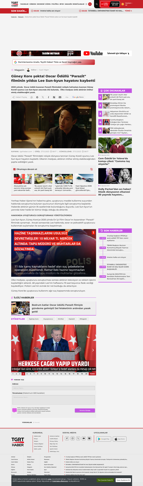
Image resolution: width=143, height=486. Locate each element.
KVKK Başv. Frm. (54, 451)
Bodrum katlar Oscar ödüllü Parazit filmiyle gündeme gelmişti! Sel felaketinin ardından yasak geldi (61, 308)
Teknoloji (46, 472)
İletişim (36, 441)
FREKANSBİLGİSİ (115, 4)
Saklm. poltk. (37, 449)
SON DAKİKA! (19, 11)
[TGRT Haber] (14, 4)
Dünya (13, 467)
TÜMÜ (127, 11)
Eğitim (13, 469)
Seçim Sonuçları (48, 464)
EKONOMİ (40, 4)
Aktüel (13, 457)
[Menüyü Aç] (86, 4)
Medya (29, 472)
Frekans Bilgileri (38, 444)
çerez (50, 479)
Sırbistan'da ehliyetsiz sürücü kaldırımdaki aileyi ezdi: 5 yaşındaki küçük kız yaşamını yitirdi (92, 469)
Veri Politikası (53, 446)
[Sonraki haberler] (91, 169)
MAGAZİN (68, 4)
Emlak (13, 475)
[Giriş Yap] (90, 4)
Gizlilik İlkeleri (54, 438)
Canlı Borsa (14, 459)
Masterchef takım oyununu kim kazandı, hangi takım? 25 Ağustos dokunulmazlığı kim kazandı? (94, 472)
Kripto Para (30, 462)
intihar (69, 159)
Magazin (20, 17)
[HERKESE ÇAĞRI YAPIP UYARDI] (53, 348)
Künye (36, 438)
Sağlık (46, 462)
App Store (121, 439)
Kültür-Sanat (30, 459)
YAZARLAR (24, 4)
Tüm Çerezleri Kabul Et (105, 480)
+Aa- (67, 97)
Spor (45, 469)
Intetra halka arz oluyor (50, 11)
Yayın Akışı (47, 475)
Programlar (47, 457)
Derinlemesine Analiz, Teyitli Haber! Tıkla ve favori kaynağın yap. (50, 62)
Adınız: (15, 384)
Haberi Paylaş (21, 97)
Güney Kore (32, 219)
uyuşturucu (57, 201)
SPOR (62, 4)
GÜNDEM (32, 4)
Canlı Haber (14, 462)
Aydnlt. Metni (54, 449)
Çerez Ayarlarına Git (123, 480)
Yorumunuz (28, 393)
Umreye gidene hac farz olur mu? (75, 475)
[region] (71, 480)
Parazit (28, 156)
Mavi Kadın (30, 469)
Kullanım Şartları (54, 436)
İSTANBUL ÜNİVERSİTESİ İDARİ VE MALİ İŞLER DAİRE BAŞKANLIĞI (106, 11)
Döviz (12, 464)
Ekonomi (14, 472)
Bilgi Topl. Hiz (54, 444)
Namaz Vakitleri (31, 475)
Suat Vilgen (44, 70)
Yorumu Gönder (85, 410)
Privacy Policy (54, 441)
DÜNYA (48, 4)
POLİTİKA (55, 4)
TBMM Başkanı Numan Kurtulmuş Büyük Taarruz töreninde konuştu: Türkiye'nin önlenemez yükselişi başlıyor (117, 247)
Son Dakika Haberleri (50, 467)
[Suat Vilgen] (28, 70)
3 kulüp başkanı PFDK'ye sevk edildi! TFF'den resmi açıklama (117, 238)
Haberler (14, 17)
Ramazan (46, 459)
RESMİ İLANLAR (78, 4)
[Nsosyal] (54, 97)
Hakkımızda (37, 436)
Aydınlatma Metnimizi (60, 481)
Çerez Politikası (38, 446)
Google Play (105, 439)
